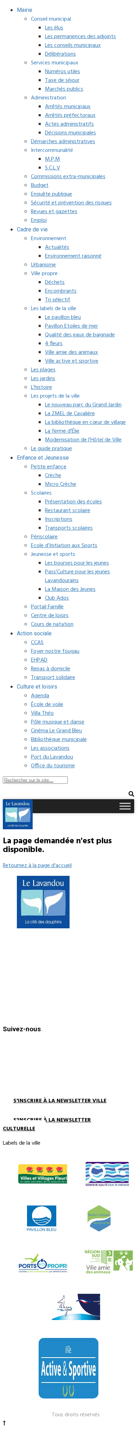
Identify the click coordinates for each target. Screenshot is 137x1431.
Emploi (39, 220)
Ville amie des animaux (71, 352)
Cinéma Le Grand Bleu (56, 730)
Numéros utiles (62, 71)
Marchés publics (64, 89)
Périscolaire (44, 537)
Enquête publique (51, 194)
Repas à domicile (50, 668)
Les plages (43, 370)
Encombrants (61, 291)
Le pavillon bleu (63, 317)
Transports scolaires (69, 528)
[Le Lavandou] (18, 827)
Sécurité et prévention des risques (71, 203)
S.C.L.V (52, 168)
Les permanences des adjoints (80, 36)
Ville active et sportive (71, 361)
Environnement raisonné (73, 256)
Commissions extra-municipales (68, 176)
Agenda (40, 695)
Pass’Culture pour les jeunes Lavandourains (77, 576)
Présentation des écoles (73, 502)
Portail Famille (47, 607)
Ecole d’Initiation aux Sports (64, 545)
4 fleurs (54, 343)
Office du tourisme (53, 765)
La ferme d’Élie (62, 431)
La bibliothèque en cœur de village (85, 422)
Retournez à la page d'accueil (37, 865)
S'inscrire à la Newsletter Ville (59, 1100)
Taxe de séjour (62, 80)
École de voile (47, 704)
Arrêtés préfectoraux (70, 115)
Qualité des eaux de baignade (80, 335)
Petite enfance (48, 467)
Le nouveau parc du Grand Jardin (83, 405)
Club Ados (57, 598)
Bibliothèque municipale (59, 739)
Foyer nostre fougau (55, 651)
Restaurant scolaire (67, 510)
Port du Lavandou (52, 757)
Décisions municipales (70, 133)
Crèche (53, 475)
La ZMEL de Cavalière (70, 413)
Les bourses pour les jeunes (77, 563)
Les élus (54, 28)
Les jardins (43, 378)
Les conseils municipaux (73, 45)
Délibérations (60, 54)
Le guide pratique (51, 448)
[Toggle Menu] (125, 806)
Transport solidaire (53, 677)
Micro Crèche (60, 484)
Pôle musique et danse (57, 722)
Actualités (57, 247)
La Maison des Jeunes (70, 589)
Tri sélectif (57, 300)
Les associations (50, 748)
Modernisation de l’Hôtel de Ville (83, 440)
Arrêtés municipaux (68, 106)
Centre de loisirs (49, 615)
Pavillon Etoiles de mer (71, 326)
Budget (39, 185)
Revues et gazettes (54, 211)
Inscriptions (58, 519)
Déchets (55, 282)
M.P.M (52, 159)
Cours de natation (52, 624)
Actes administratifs (69, 124)
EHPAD (39, 660)
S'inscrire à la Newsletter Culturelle (47, 1124)
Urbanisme (43, 265)
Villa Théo (42, 713)
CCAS (37, 642)
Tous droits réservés (76, 1414)
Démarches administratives (63, 141)
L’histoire (41, 387)
